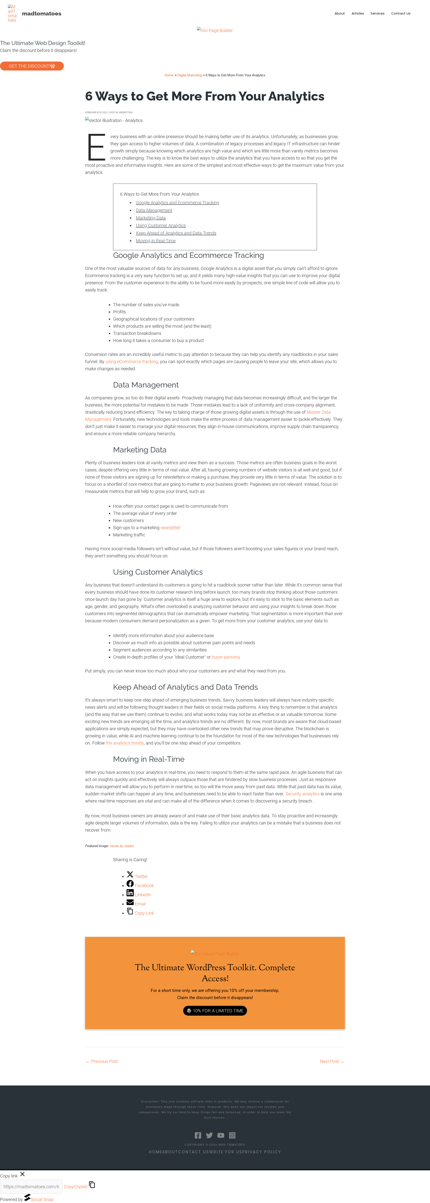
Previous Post (102, 1061)
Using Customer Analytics (161, 225)
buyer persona (226, 657)
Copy (75, 1186)
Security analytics (303, 793)
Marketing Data (151, 217)
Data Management (154, 210)
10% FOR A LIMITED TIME (218, 1010)
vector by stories (122, 846)
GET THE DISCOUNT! (29, 66)
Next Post (332, 1061)
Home (155, 1152)
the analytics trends (125, 743)
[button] (420, 13)
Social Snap (42, 1199)
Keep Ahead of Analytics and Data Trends (176, 233)
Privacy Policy (261, 1152)
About (170, 1152)
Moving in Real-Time (156, 240)
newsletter (171, 527)
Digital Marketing (121, 112)
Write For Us (225, 1152)
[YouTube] (220, 1135)
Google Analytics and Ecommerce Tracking (177, 202)
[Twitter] (209, 1135)
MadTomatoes (41, 13)
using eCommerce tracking (131, 361)
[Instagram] (232, 1135)
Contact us (193, 1152)
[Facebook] (198, 1135)
